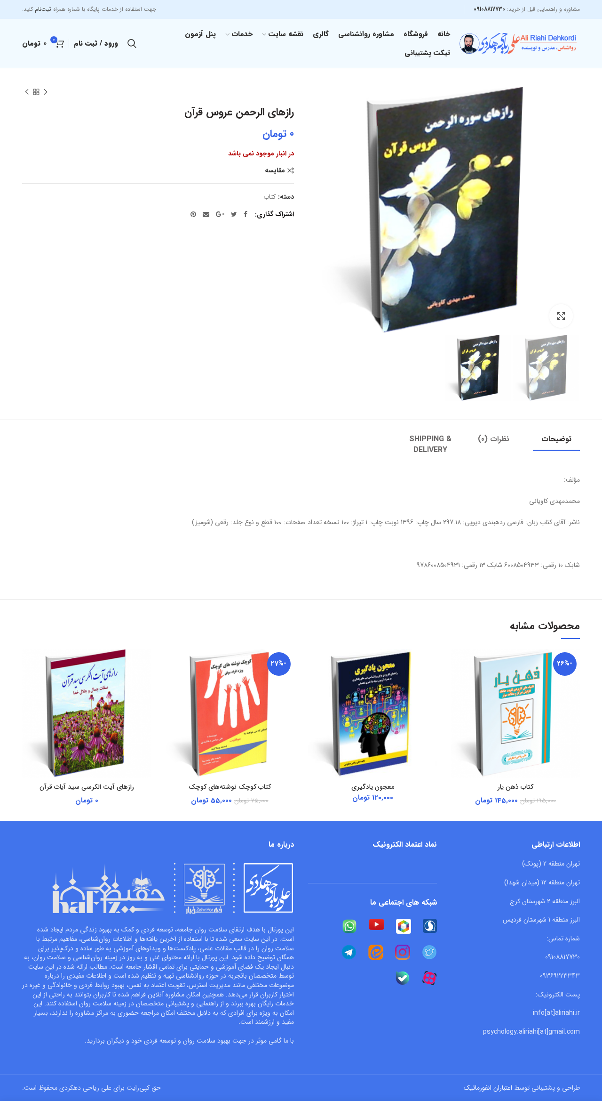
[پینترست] (193, 214)
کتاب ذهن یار (515, 787)
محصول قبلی (45, 92)
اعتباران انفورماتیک (488, 1088)
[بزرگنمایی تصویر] (561, 316)
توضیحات (556, 439)
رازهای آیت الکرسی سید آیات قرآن (87, 787)
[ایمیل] (206, 214)
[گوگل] (220, 214)
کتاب (269, 197)
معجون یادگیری (372, 787)
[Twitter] (234, 214)
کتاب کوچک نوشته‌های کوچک (230, 787)
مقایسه (275, 170)
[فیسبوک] (245, 214)
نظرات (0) (493, 439)
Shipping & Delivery (430, 444)
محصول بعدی (27, 92)
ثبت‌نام (43, 9)
